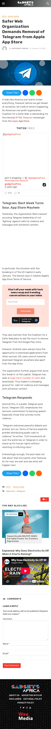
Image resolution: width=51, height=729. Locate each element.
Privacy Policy (25, 703)
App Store (11, 491)
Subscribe (26, 311)
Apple (15, 121)
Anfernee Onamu (20, 48)
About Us (14, 695)
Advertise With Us (32, 695)
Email (6, 653)
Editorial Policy (32, 699)
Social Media (13, 16)
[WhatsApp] (32, 93)
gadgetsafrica (13, 184)
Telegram (27, 117)
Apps (4, 16)
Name (6, 644)
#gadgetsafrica (36, 178)
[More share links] (39, 93)
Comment (7, 619)
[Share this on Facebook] (25, 93)
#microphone (12, 180)
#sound (23, 180)
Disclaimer (15, 699)
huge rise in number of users (25, 378)
